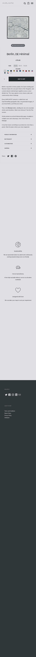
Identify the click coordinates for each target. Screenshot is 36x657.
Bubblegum (8, 73)
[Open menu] (32, 3)
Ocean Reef (8, 71)
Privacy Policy (8, 415)
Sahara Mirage (23, 71)
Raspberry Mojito (17, 71)
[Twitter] (6, 395)
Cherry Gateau (26, 71)
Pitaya (29, 71)
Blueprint (20, 71)
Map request (8, 139)
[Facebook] (9, 395)
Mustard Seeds (14, 71)
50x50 (15, 65)
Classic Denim (5, 73)
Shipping (6, 148)
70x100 (25, 65)
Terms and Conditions (10, 411)
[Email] (20, 395)
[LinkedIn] (16, 395)
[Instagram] (13, 395)
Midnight (11, 71)
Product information (10, 134)
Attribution (7, 417)
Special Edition (11, 73)
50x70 (20, 65)
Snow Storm (5, 71)
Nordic (32, 71)
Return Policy (8, 413)
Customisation (8, 143)
